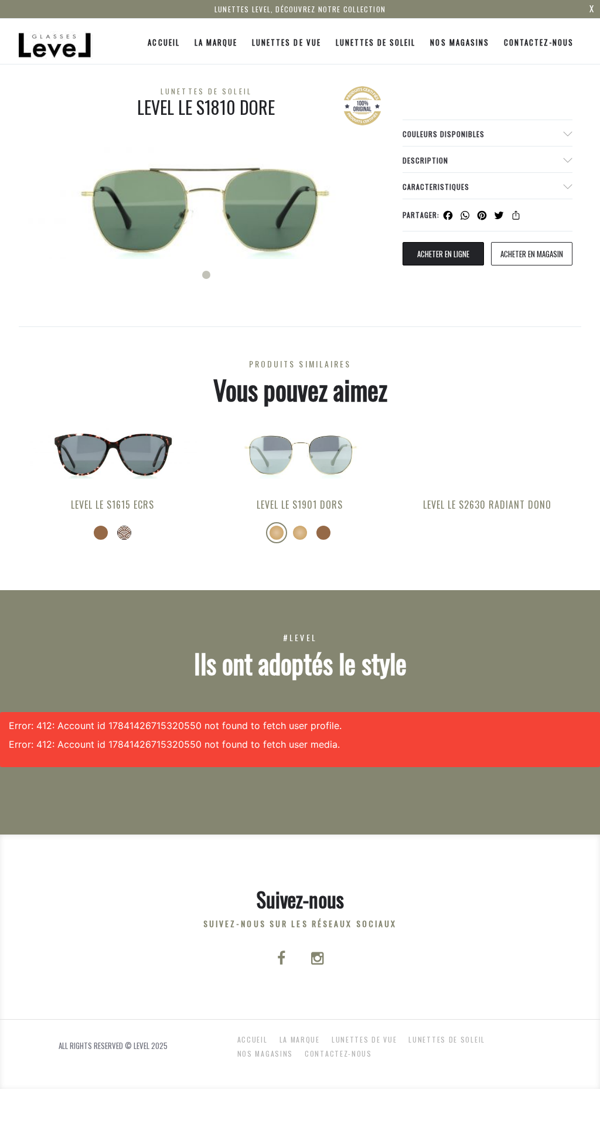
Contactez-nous (539, 42)
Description (425, 160)
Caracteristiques (436, 187)
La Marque (216, 42)
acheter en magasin (531, 254)
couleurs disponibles (444, 134)
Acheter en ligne (443, 254)
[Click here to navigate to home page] (56, 41)
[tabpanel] (206, 203)
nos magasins (459, 42)
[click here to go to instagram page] (317, 959)
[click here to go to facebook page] (282, 959)
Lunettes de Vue (286, 42)
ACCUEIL (163, 42)
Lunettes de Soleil (376, 42)
